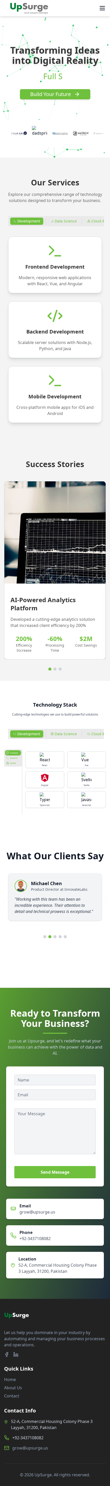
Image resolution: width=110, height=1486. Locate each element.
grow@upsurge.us (37, 1212)
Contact (11, 1396)
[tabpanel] (55, 329)
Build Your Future (50, 94)
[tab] (26, 221)
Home (10, 1379)
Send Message (55, 1172)
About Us (13, 1387)
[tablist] (13, 758)
